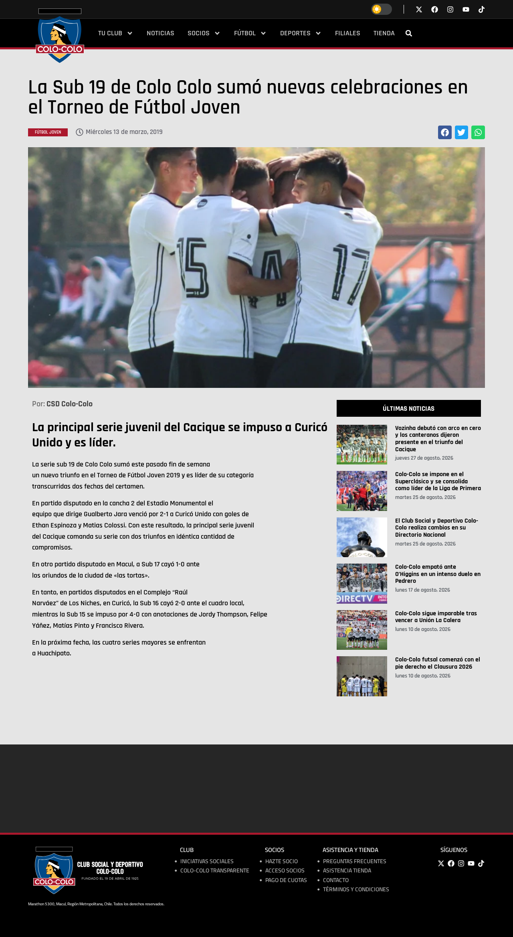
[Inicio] (60, 35)
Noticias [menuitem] (160, 33)
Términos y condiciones (356, 889)
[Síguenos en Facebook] (434, 9)
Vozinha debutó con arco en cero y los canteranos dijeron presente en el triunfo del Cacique (438, 439)
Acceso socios (285, 870)
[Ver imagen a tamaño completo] (256, 267)
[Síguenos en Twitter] (419, 9)
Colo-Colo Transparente (214, 870)
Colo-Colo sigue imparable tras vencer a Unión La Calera (436, 617)
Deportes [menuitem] (295, 33)
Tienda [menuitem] (384, 33)
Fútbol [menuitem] (245, 33)
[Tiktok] (481, 9)
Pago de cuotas (286, 880)
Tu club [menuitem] (110, 33)
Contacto (336, 880)
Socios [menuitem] (199, 33)
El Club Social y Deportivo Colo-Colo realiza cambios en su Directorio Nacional (436, 528)
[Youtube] (471, 863)
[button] (409, 33)
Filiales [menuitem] (347, 33)
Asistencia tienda (347, 870)
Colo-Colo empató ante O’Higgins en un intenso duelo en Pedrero (438, 574)
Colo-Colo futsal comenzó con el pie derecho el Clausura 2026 (437, 663)
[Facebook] (451, 863)
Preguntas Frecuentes (354, 861)
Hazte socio (281, 861)
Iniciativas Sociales (207, 861)
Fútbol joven (48, 132)
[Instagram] (461, 863)
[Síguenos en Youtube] (466, 9)
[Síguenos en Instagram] (450, 9)
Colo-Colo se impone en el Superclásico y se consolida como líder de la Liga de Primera (438, 481)
